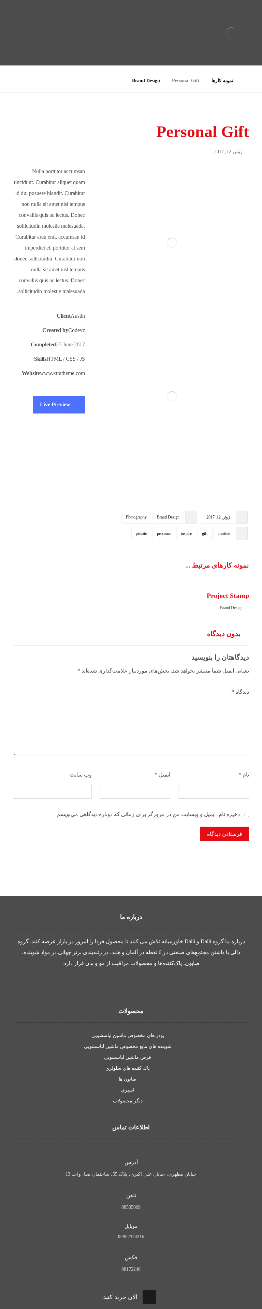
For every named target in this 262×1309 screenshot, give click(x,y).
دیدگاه (240, 692)
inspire (186, 533)
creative (224, 533)
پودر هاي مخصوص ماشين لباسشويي (127, 1035)
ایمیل (162, 775)
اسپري (127, 1090)
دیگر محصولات (128, 1100)
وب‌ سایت (80, 775)
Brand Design (168, 517)
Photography (136, 517)
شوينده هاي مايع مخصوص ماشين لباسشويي (128, 1046)
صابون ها (127, 1079)
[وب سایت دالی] (231, 32)
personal (164, 533)
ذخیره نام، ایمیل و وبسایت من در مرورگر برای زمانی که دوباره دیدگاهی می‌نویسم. (147, 814)
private (141, 533)
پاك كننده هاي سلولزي (127, 1068)
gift (204, 533)
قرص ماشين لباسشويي (127, 1057)
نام (243, 775)
